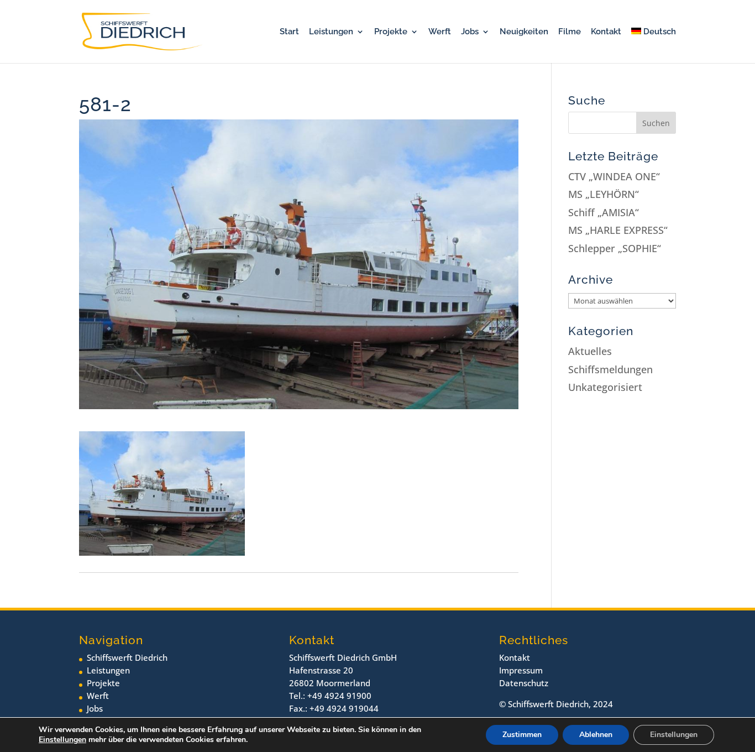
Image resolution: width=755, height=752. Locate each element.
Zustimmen (522, 734)
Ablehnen (595, 734)
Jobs (470, 32)
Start (289, 32)
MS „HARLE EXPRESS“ (618, 230)
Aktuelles (590, 351)
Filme (569, 32)
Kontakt (606, 32)
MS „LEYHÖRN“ (603, 194)
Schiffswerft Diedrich (127, 657)
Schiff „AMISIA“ (603, 212)
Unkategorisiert (605, 387)
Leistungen (331, 32)
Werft (439, 32)
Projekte (390, 32)
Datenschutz (523, 682)
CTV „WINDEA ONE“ (614, 176)
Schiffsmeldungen (610, 369)
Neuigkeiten (524, 32)
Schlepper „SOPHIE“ (614, 248)
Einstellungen (62, 740)
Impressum (521, 670)
